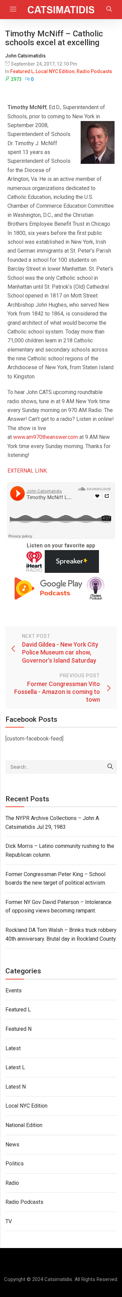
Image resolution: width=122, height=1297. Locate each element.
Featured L (22, 71)
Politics (14, 1163)
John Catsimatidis (25, 55)
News (12, 1144)
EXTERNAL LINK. (27, 470)
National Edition (23, 1125)
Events (13, 990)
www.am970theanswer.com (45, 437)
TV (8, 1221)
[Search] (110, 767)
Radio (12, 1183)
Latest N (15, 1086)
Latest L (15, 1067)
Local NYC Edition (55, 71)
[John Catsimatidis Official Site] (61, 9)
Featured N (18, 1029)
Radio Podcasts (94, 71)
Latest (13, 1048)
